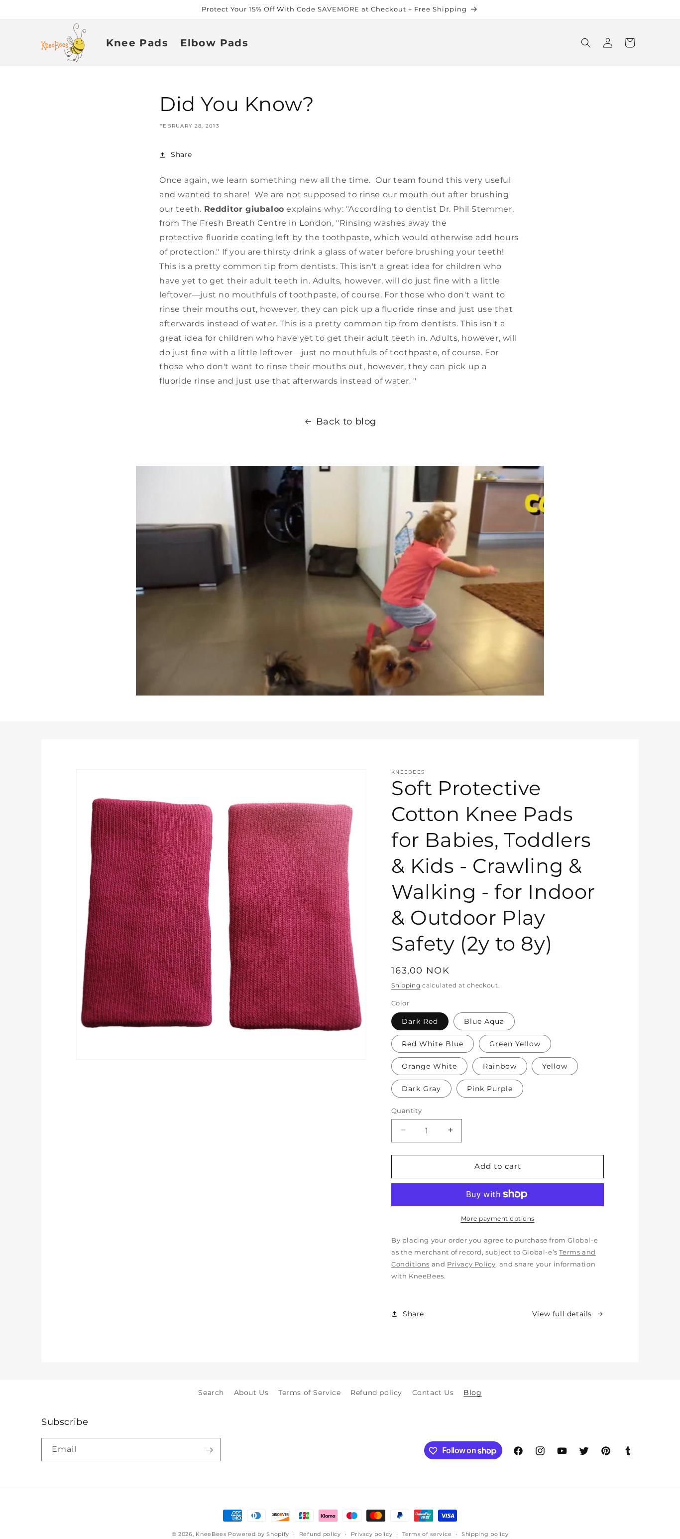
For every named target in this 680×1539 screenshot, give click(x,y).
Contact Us (433, 1392)
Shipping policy (485, 1533)
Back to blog (346, 421)
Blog (472, 1392)
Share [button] (181, 154)
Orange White (429, 1065)
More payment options (498, 1218)
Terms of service (427, 1533)
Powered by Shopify (258, 1534)
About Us (251, 1392)
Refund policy (376, 1392)
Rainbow (500, 1065)
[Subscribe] (209, 1450)
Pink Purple (490, 1088)
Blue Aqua (484, 1020)
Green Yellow (515, 1043)
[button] (586, 43)
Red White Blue (432, 1043)
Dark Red (420, 1020)
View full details (562, 1313)
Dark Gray (421, 1088)
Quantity (406, 1110)
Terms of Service (309, 1392)
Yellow (554, 1065)
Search (211, 1392)
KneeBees (211, 1534)
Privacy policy (372, 1533)
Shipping (406, 985)
